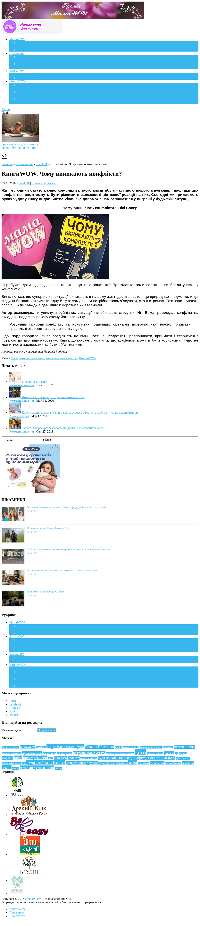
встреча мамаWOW (89, 753)
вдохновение (32, 753)
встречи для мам (114, 753)
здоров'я (183, 753)
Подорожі (23, 92)
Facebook (15, 704)
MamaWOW (33, 898)
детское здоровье (155, 753)
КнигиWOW (87, 358)
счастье (15, 768)
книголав (60, 758)
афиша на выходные (151, 747)
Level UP (23, 95)
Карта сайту (17, 909)
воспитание (49, 753)
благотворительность (11, 753)
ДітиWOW (16, 53)
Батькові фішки (27, 74)
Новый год (41, 747)
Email (13, 700)
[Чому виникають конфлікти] (55, 277)
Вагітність (24, 42)
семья (7, 767)
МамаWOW (17, 39)
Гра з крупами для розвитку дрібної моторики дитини (20, 146)
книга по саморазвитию (62, 358)
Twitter (13, 714)
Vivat (14, 358)
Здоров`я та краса (28, 49)
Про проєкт (17, 916)
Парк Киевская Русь (65, 746)
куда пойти (19, 763)
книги (50, 758)
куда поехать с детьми (157, 758)
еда (176, 753)
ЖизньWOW (24, 164)
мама (132, 762)
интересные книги (31, 358)
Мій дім (22, 102)
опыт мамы (143, 763)
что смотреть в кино (37, 767)
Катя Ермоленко (10, 747)
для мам (169, 753)
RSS (12, 711)
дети (140, 752)
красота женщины (88, 758)
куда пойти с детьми (82, 763)
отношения (157, 763)
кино (18, 758)
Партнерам (16, 912)
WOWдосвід (25, 46)
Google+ (14, 707)
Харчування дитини (30, 67)
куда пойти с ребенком (113, 763)
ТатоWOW (16, 70)
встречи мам (128, 753)
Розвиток (23, 63)
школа (58, 768)
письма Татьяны (173, 763)
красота (73, 758)
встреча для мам (64, 753)
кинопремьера (35, 758)
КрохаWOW (25, 56)
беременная (167, 747)
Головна (7, 164)
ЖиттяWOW (17, 81)
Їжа (19, 99)
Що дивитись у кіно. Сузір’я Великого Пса (48, 528)
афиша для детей (131, 747)
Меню (6, 109)
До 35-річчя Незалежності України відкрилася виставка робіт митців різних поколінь (68, 549)
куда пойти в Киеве (45, 762)
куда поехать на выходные (118, 758)
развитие (188, 763)
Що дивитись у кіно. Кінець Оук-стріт (45, 591)
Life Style (23, 88)
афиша (118, 747)
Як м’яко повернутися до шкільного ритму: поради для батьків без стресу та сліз (66, 507)
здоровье (7, 758)
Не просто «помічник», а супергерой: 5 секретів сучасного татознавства (62, 570)
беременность (184, 747)
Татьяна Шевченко (99, 747)
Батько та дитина (28, 77)
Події (20, 85)
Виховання (24, 60)
